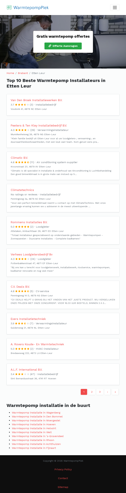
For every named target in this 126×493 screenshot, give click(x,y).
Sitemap (63, 487)
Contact (63, 478)
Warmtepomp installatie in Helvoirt (34, 428)
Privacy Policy (63, 469)
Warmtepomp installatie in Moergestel (36, 420)
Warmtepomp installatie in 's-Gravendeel (38, 436)
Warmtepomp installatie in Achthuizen (36, 444)
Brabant (23, 73)
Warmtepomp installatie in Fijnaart (34, 447)
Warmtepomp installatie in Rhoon (33, 440)
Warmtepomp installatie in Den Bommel (37, 416)
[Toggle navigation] (114, 7)
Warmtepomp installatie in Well (32, 432)
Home (10, 73)
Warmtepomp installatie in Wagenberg (36, 412)
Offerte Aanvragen (65, 45)
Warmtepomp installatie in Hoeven (34, 424)
